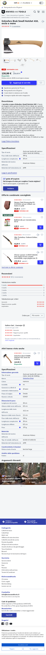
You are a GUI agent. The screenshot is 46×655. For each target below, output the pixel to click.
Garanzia (5, 563)
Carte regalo (6, 581)
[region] (23, 48)
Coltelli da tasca (7, 530)
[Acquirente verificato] (24, 325)
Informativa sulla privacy (10, 570)
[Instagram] (7, 624)
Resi (3, 565)
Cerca (34, 12)
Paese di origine (7, 394)
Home (3, 15)
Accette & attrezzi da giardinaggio (13, 547)
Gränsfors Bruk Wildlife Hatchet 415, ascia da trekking (22, 357)
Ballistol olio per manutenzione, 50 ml (25, 221)
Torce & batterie (7, 549)
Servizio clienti (6, 561)
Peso (3, 427)
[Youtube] (11, 624)
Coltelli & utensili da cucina (10, 540)
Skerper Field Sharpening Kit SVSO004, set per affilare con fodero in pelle (24, 204)
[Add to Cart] (40, 210)
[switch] (41, 3)
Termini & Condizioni (8, 572)
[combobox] (37, 316)
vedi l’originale (9, 340)
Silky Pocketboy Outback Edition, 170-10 (25, 238)
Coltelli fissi (5, 533)
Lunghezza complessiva (10, 159)
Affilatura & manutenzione (10, 537)
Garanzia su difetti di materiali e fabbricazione (10, 389)
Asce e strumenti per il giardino (15, 15)
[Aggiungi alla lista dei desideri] (40, 83)
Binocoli (4, 551)
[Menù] (43, 12)
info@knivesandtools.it (10, 595)
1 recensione (16, 26)
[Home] (14, 11)
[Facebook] (3, 624)
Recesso (4, 567)
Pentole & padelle (7, 542)
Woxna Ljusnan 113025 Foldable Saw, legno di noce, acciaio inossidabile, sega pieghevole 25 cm (26, 256)
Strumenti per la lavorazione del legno (14, 554)
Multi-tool (5, 535)
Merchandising (6, 584)
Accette (28, 15)
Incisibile (4, 384)
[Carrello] (38, 12)
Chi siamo (5, 579)
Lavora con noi (6, 586)
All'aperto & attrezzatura (10, 544)
